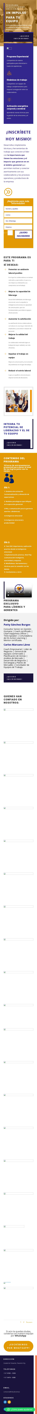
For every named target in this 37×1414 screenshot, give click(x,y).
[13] (18, 1288)
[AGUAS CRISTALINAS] (18, 710)
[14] (18, 1194)
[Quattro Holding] (18, 776)
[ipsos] (18, 1006)
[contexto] (7, 1282)
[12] (18, 973)
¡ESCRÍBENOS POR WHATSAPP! (18, 1346)
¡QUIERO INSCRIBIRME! (21, 37)
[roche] (18, 743)
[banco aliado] (18, 940)
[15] (18, 808)
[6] (18, 1063)
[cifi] (14, 1227)
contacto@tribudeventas (11, 1392)
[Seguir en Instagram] (5, 1402)
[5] (18, 1161)
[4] (18, 1095)
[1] (18, 1128)
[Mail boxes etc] (18, 907)
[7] (18, 1030)
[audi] (18, 841)
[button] (20, 1409)
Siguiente (29, 1322)
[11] (18, 874)
